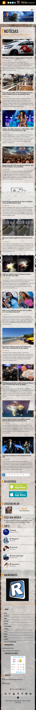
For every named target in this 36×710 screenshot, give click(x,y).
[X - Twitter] (22, 693)
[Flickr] (18, 697)
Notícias (6, 621)
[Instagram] (5, 693)
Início (5, 613)
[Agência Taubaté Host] (17, 586)
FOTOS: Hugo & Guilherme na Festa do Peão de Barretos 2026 (16, 456)
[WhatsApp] (9, 693)
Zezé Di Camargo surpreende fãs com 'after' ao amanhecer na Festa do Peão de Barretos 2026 (17, 202)
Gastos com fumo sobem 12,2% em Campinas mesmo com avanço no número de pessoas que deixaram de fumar (17, 93)
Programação (7, 626)
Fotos (5, 631)
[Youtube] (14, 693)
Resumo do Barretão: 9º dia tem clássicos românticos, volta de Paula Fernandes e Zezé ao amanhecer (17, 166)
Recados (6, 624)
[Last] (28, 474)
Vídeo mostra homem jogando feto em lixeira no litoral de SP (17, 238)
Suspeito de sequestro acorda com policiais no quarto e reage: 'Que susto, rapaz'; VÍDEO (16, 274)
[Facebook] (18, 693)
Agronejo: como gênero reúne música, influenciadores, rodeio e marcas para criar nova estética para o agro (18, 129)
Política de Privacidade (10, 642)
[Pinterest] (26, 693)
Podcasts (6, 616)
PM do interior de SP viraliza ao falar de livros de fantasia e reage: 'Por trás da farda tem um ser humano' (17, 383)
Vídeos (5, 634)
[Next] (25, 474)
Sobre (5, 618)
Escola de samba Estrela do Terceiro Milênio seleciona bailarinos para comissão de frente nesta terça (16, 419)
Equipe (5, 636)
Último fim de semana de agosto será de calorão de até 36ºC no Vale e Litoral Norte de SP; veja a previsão (16, 347)
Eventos (6, 629)
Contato (6, 639)
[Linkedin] (30, 693)
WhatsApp (7, 683)
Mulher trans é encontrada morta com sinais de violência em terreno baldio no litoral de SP (17, 311)
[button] (32, 10)
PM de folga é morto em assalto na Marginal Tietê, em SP (17, 58)
